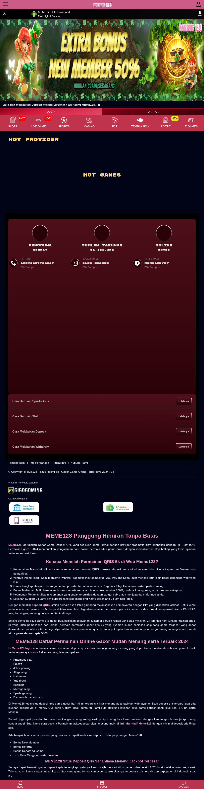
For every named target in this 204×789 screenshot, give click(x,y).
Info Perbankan (39, 462)
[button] (184, 784)
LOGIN (51, 111)
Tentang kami (16, 462)
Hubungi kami (79, 462)
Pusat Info (59, 462)
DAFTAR (153, 111)
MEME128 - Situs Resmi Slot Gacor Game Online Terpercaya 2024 (66, 471)
